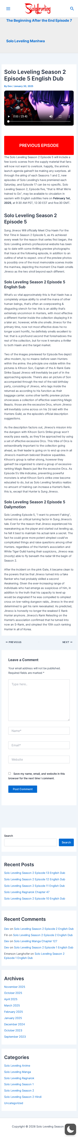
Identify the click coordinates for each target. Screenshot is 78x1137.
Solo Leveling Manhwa (25, 41)
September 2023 (15, 1036)
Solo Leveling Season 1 (19, 1084)
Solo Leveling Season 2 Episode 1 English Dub (43, 947)
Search (8, 835)
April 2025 (10, 999)
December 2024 (14, 1024)
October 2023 (13, 1030)
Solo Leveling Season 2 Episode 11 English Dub (34, 886)
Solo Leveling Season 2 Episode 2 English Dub (44, 929)
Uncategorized (13, 1103)
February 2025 (13, 1011)
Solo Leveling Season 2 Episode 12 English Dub (34, 879)
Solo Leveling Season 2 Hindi (22, 1097)
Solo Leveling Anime (17, 1065)
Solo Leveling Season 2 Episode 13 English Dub (34, 873)
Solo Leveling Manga (17, 1072)
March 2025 (12, 1005)
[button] (72, 9)
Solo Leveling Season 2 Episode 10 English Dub (34, 898)
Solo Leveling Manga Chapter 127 (35, 941)
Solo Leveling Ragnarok (19, 1078)
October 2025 (13, 993)
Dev (6, 929)
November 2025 (14, 987)
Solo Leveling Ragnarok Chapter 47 (26, 892)
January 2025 (13, 1018)
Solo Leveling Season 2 (19, 1090)
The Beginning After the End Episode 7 (39, 20)
